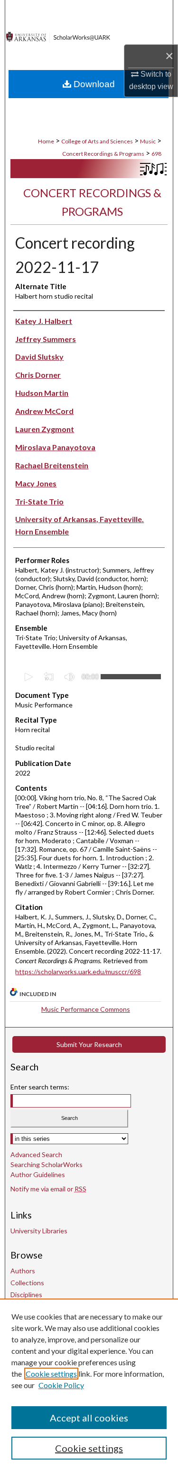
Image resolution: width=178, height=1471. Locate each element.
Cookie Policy (61, 1385)
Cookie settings (51, 1373)
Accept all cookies (89, 1417)
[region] (89, 1385)
